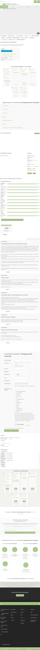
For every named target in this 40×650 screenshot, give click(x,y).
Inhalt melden (20, 513)
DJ (16, 397)
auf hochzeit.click (20, 595)
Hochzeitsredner (19, 408)
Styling (17, 405)
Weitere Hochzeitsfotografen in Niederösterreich (9, 582)
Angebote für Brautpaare (7, 120)
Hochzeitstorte (18, 402)
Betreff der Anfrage (7, 360)
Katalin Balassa (24, 498)
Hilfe (1, 634)
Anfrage (36, 6)
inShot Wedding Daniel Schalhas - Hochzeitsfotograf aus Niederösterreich (7, 81)
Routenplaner (37, 133)
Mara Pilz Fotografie (32, 476)
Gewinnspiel (23, 620)
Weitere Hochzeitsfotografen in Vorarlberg (26, 586)
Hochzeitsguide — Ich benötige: (8, 389)
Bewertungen (28, 6)
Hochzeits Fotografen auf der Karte (5, 610)
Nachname (6, 371)
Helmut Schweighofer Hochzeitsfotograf (24, 93)
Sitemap (12, 617)
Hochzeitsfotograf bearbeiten (33, 621)
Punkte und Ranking (4, 629)
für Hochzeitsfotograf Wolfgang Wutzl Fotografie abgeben (4, 556)
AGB (31, 612)
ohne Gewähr (33, 512)
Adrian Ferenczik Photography (24, 74)
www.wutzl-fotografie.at (10, 59)
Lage (12, 6)
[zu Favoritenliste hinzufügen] (1, 9)
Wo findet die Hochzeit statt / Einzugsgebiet (12, 127)
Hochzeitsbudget (7, 383)
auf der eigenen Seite (35, 555)
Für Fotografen (13, 609)
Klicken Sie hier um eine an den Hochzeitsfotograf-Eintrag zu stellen (20, 526)
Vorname (6, 368)
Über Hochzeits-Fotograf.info (3, 618)
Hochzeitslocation (19, 392)
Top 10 (22, 617)
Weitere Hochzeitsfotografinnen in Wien (24, 582)
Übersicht (4, 6)
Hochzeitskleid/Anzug (19, 399)
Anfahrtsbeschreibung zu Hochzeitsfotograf (9, 53)
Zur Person (4, 124)
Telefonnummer (7, 380)
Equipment (5, 113)
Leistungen (5, 109)
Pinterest (22, 612)
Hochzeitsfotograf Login (6, 644)
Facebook (22, 609)
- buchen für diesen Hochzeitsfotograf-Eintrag (26, 570)
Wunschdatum (6, 374)
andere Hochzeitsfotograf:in (21, 391)
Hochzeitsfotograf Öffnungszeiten (7, 56)
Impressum (32, 609)
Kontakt (34, 173)
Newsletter (22, 623)
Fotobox (17, 411)
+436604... (6, 57)
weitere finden (14, 555)
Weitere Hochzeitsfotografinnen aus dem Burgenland (12, 585)
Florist (17, 400)
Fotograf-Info (6, 105)
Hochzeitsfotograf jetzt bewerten (12, 219)
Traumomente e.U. (16, 72)
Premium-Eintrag (13, 612)
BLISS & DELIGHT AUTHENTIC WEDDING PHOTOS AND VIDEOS (15, 481)
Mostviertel (33, 166)
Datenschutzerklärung (9, 428)
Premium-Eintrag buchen (4, 626)
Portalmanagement (34, 617)
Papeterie (18, 403)
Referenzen (4, 116)
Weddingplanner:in (19, 410)
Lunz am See (32, 158)
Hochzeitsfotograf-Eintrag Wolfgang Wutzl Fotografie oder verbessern (25, 556)
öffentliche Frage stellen (20, 532)
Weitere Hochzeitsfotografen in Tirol (28, 585)
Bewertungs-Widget (4, 631)
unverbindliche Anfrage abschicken (11, 430)
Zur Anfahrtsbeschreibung (5, 443)
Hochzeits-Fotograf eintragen (4, 622)
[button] (20, 21)
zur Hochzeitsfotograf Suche (1, 4)
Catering (17, 394)
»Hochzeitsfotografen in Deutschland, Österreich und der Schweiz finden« (20, 604)
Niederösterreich (35, 160)
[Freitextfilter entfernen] (35, 1)
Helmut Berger (32, 72)
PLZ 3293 (33, 157)
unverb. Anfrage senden (7, 50)
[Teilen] (36, 648)
